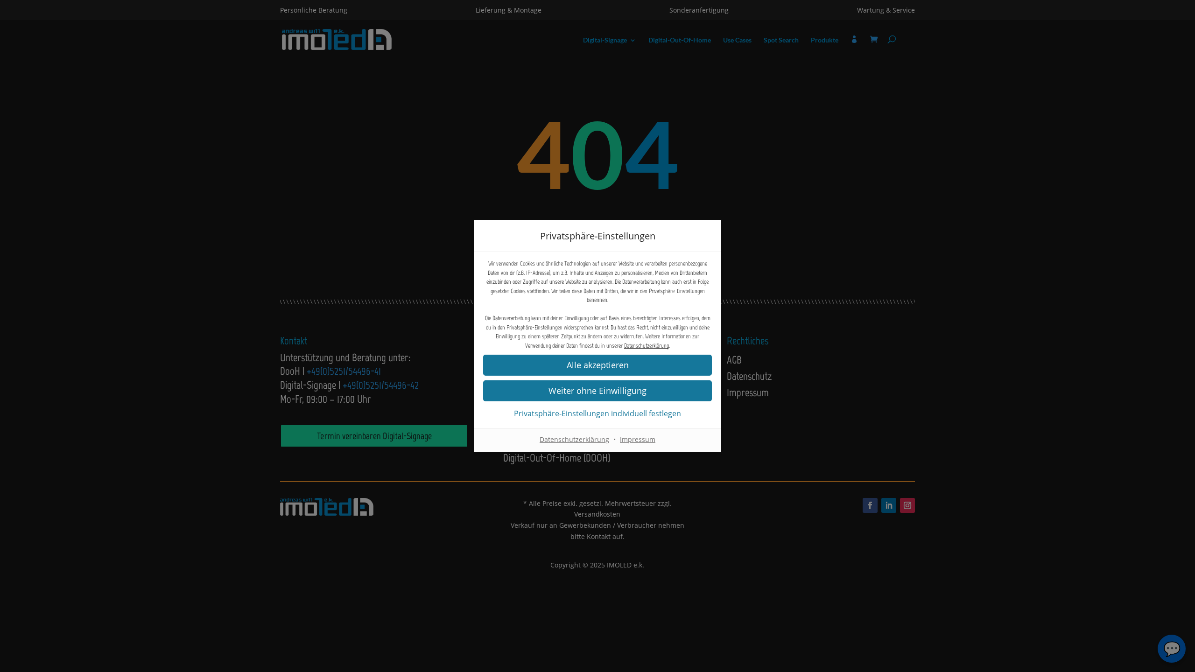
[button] (597, 365)
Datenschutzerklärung (646, 345)
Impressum (637, 439)
